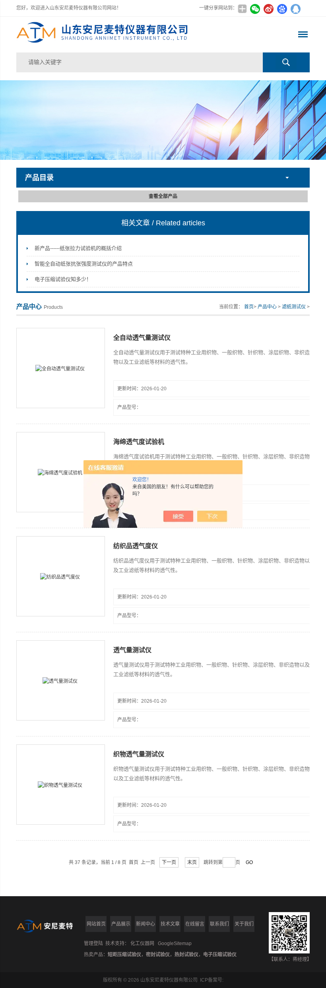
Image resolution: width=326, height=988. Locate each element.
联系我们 (219, 924)
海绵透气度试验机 (138, 441)
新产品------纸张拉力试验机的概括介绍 (78, 248)
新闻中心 (145, 924)
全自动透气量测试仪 (142, 337)
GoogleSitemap (175, 943)
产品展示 (120, 924)
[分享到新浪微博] (268, 8)
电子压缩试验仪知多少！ (63, 279)
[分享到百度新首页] (281, 8)
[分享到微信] (254, 8)
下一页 (169, 862)
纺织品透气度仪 (135, 545)
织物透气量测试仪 (138, 754)
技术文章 (170, 924)
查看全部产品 (163, 196)
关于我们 (244, 924)
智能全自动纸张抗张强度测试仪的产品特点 (84, 264)
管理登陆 (93, 943)
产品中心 (267, 307)
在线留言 (194, 924)
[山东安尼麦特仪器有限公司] (104, 34)
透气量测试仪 (132, 650)
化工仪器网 (142, 943)
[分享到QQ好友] (295, 8)
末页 (192, 862)
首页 (249, 307)
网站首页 (96, 924)
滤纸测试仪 (294, 307)
